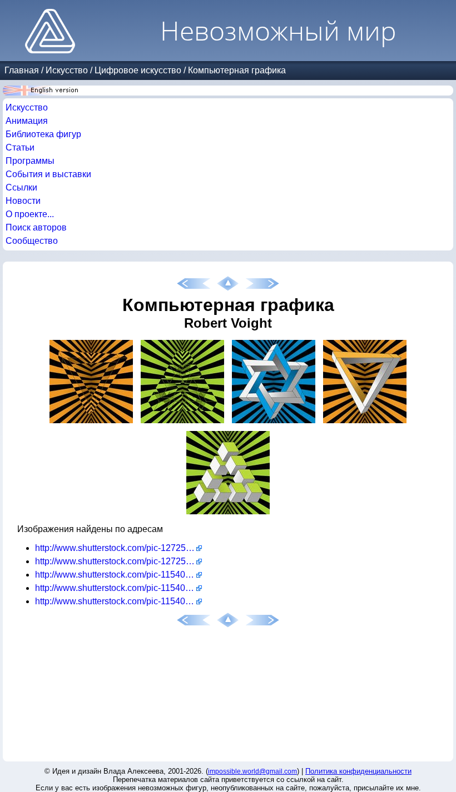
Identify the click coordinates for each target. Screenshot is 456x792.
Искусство (67, 70)
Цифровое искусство (138, 70)
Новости (23, 200)
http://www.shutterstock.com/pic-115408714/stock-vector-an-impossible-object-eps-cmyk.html (118, 574)
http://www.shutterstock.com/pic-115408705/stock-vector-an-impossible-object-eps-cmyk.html (118, 601)
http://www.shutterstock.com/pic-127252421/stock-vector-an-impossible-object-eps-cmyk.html (118, 561)
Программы (30, 161)
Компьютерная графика (237, 70)
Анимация (27, 121)
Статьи (20, 147)
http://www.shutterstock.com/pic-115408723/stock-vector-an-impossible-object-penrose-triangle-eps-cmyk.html (118, 588)
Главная (21, 70)
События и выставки (48, 174)
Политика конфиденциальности (358, 771)
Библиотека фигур (43, 134)
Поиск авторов (36, 227)
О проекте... (30, 214)
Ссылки (21, 187)
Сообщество (32, 240)
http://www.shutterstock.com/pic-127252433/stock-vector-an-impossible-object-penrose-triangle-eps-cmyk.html (118, 548)
